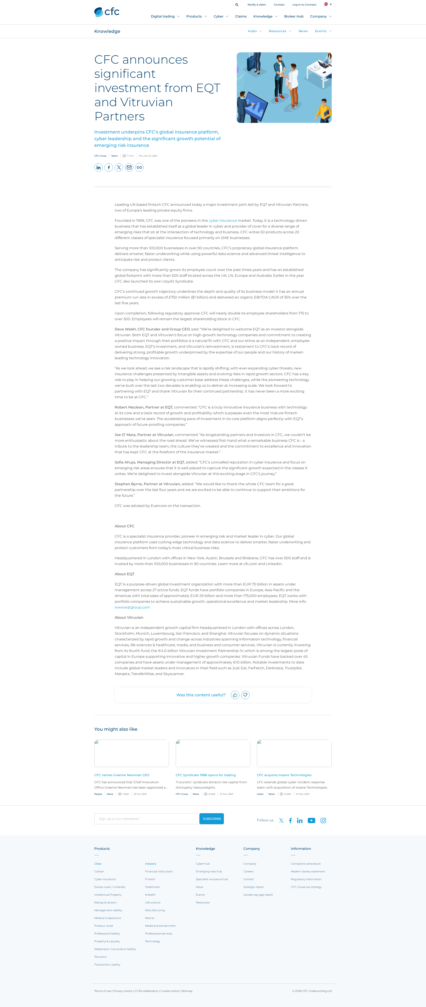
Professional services (158, 933)
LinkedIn (99, 171)
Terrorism (100, 956)
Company (318, 16)
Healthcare (152, 887)
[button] (237, 4)
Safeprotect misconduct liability (115, 949)
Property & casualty (107, 941)
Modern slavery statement (308, 871)
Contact (279, 4)
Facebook (109, 171)
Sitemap (186, 991)
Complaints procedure (306, 863)
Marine (149, 918)
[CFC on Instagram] (321, 820)
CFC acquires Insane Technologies (284, 775)
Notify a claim (257, 4)
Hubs (252, 31)
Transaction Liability (107, 964)
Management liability (108, 910)
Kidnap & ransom (105, 902)
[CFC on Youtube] (309, 820)
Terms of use (102, 991)
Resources (277, 31)
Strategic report (253, 887)
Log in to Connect (304, 4)
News (303, 31)
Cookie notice (170, 991)
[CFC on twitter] (279, 820)
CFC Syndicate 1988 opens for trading (206, 775)
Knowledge (262, 16)
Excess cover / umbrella (109, 887)
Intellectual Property (107, 894)
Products (194, 16)
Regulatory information (306, 879)
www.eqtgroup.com (132, 607)
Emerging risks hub (209, 871)
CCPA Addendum (146, 991)
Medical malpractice (107, 918)
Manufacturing (155, 910)
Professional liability (107, 933)
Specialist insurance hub (212, 879)
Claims (241, 16)
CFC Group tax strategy (306, 887)
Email (129, 171)
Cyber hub (203, 863)
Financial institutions (159, 871)
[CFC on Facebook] (289, 820)
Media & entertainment (160, 925)
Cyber (218, 16)
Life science (152, 902)
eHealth (150, 894)
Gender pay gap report (258, 894)
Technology (152, 941)
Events (321, 31)
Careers (248, 871)
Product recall (103, 925)
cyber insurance (223, 220)
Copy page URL (139, 171)
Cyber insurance (105, 879)
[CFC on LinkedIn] (298, 820)
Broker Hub (294, 16)
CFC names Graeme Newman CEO (121, 775)
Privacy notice (122, 991)
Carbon (99, 871)
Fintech (150, 879)
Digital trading (163, 16)
